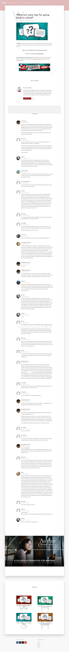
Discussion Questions (20, 20)
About (39, 647)
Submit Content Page (38, 59)
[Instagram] (23, 642)
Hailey (23, 281)
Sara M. (23, 509)
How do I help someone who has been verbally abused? (45, 624)
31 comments (33, 20)
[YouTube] (25, 642)
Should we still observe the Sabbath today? (24, 624)
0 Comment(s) (40, 53)
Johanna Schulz (25, 262)
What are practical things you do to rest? (23, 606)
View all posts (27, 98)
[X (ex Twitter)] (20, 642)
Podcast (39, 644)
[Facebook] (17, 642)
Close (46, 326)
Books (39, 643)
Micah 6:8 (33, 201)
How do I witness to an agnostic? (45, 606)
